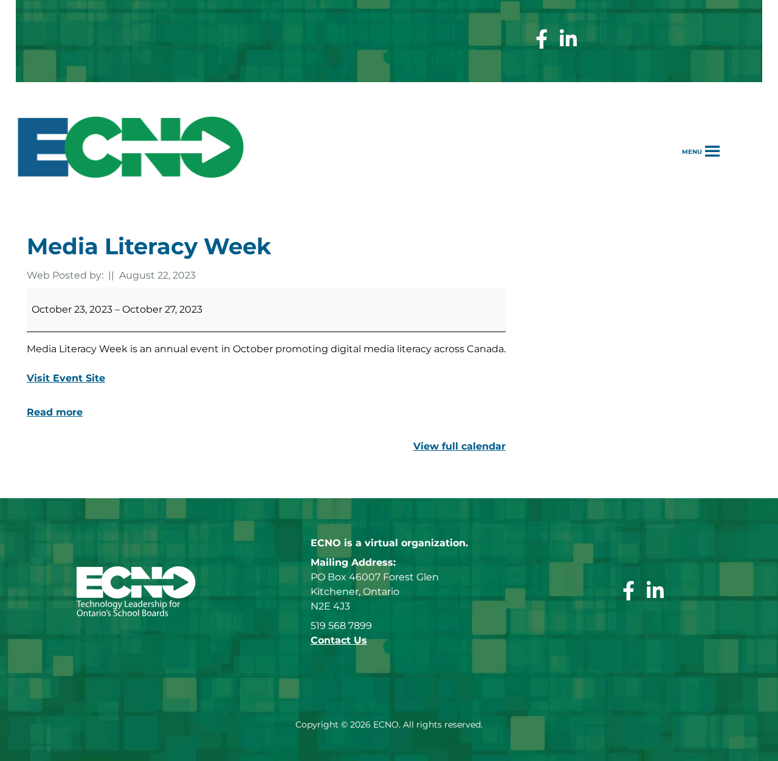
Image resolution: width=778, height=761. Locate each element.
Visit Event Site (66, 378)
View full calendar (459, 446)
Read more (55, 412)
